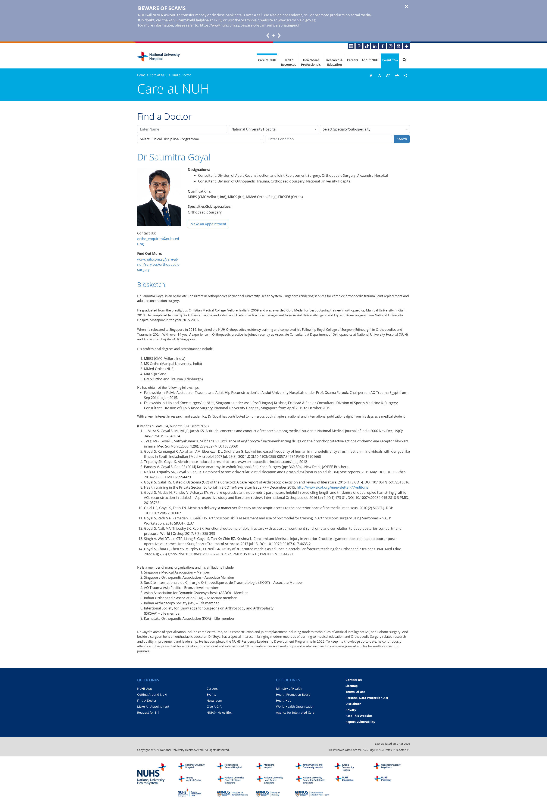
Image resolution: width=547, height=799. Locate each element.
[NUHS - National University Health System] (152, 774)
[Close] (406, 6)
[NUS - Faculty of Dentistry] (273, 792)
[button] (397, 75)
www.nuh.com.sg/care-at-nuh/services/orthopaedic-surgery (158, 264)
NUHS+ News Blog (219, 712)
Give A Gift (214, 706)
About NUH (370, 60)
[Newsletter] (351, 46)
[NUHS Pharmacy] (390, 780)
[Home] (195, 767)
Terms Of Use (355, 692)
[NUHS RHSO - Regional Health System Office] (195, 792)
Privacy (351, 710)
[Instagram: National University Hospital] (390, 46)
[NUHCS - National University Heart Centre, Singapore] (273, 780)
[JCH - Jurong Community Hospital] (351, 767)
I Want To (389, 60)
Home (141, 75)
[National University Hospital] (158, 57)
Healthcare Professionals (311, 62)
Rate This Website (359, 716)
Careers (352, 60)
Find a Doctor (181, 75)
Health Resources (288, 62)
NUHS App (144, 688)
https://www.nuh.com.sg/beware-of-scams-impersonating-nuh (250, 25)
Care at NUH (267, 60)
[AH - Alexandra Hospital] (273, 767)
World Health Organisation (295, 706)
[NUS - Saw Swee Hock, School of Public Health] (312, 792)
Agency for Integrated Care (295, 712)
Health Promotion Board (293, 694)
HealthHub (283, 700)
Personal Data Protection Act (367, 698)
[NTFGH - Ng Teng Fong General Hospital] (234, 767)
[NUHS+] (406, 46)
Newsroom (214, 700)
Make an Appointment (208, 224)
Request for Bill (148, 712)
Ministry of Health (289, 688)
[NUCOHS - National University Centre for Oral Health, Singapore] (312, 780)
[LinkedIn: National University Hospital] (374, 46)
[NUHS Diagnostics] (351, 780)
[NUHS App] (359, 46)
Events (211, 694)
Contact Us (354, 680)
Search (402, 139)
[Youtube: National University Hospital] (398, 46)
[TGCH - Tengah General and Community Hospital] (312, 767)
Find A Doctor (146, 700)
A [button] (371, 75)
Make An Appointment (153, 706)
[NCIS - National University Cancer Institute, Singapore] (234, 780)
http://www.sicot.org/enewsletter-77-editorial (333, 487)
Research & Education (334, 62)
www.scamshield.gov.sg (297, 20)
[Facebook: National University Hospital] (382, 46)
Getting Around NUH (152, 694)
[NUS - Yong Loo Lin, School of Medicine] (234, 792)
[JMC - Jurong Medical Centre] (195, 780)
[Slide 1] (273, 35)
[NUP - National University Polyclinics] (390, 767)
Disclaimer (353, 704)
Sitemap (352, 686)
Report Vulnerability (360, 722)
